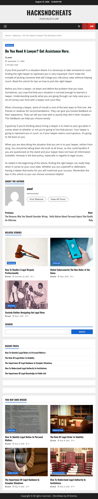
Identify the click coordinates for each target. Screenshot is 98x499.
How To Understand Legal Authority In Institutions (26, 368)
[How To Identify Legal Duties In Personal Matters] (26, 419)
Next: (71, 216)
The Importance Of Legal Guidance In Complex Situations (28, 363)
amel (9, 57)
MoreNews (58, 496)
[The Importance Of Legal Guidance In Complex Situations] (26, 462)
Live (92, 26)
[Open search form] (79, 26)
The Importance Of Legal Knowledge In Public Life (25, 373)
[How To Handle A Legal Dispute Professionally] (26, 252)
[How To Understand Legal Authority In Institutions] (71, 462)
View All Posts (58, 199)
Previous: (26, 216)
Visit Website (36, 199)
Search (9, 324)
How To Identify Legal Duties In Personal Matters (25, 352)
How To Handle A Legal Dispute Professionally (19, 271)
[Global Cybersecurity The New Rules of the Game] (71, 252)
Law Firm (11, 430)
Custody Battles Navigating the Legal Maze (25, 312)
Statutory (9, 45)
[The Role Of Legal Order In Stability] (71, 419)
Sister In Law (58, 430)
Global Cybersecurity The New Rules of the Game (70, 271)
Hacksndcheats (49, 12)
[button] (5, 26)
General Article (59, 473)
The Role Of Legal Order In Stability (19, 357)
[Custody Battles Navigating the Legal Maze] (26, 294)
